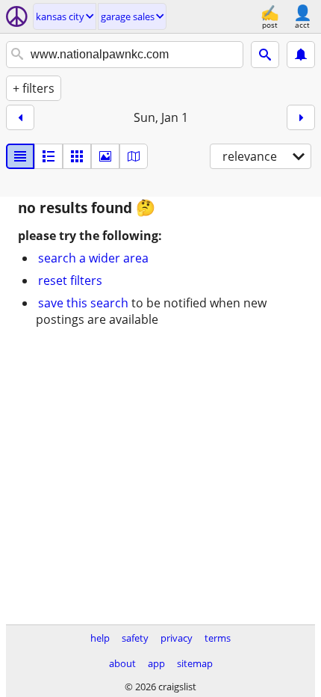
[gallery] (105, 156)
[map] (133, 156)
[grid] (77, 156)
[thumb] (48, 156)
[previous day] (20, 117)
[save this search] (301, 54)
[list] (20, 156)
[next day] (301, 117)
